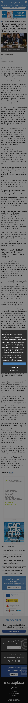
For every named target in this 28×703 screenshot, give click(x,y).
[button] (14, 370)
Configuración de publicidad (8, 357)
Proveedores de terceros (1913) (13, 345)
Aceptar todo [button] (14, 364)
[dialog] (14, 351)
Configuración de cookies (7, 360)
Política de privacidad (17, 360)
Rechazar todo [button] (14, 367)
